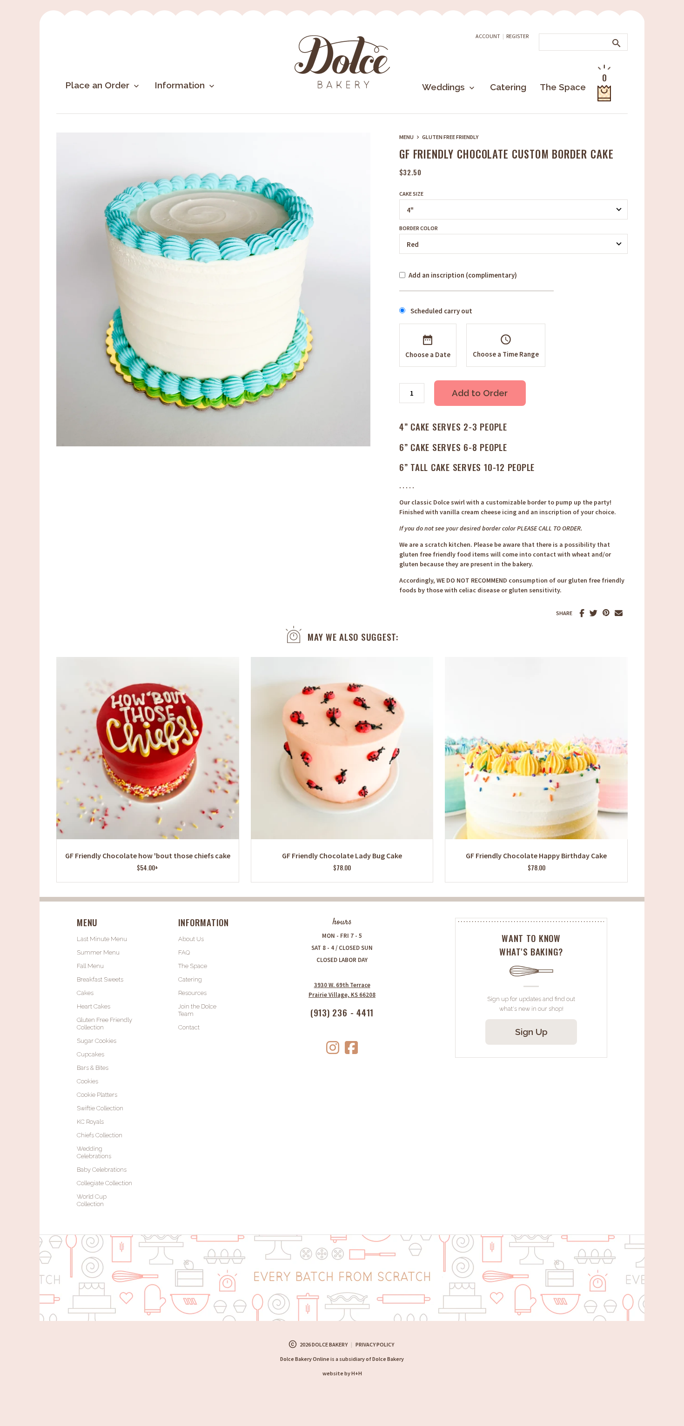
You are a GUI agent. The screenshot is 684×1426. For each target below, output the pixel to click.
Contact (189, 1027)
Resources (192, 992)
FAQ (184, 952)
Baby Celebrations (102, 1169)
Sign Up (531, 1032)
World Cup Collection (92, 1200)
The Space (563, 87)
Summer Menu (98, 952)
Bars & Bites (92, 1067)
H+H (342, 1373)
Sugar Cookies (96, 1040)
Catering (508, 87)
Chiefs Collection (99, 1135)
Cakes (85, 992)
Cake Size (411, 194)
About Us (191, 938)
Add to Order (480, 393)
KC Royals (90, 1121)
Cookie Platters (97, 1094)
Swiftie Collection (100, 1108)
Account (488, 36)
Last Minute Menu (102, 938)
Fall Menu (90, 965)
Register (517, 36)
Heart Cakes (93, 1006)
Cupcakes (90, 1054)
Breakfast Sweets (100, 979)
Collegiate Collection (104, 1183)
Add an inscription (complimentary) (463, 275)
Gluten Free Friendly (450, 136)
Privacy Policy (374, 1344)
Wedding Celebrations (94, 1152)
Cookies (87, 1081)
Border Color (418, 228)
